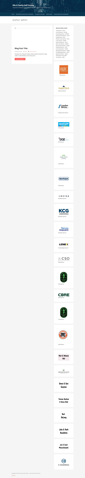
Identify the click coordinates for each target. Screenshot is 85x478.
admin (25, 51)
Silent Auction (49, 14)
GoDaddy (13, 475)
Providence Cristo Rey (39, 14)
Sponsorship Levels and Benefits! (61, 14)
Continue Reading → (20, 59)
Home (13, 14)
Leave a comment (32, 51)
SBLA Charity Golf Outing (23, 5)
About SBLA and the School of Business (24, 14)
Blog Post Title (21, 48)
